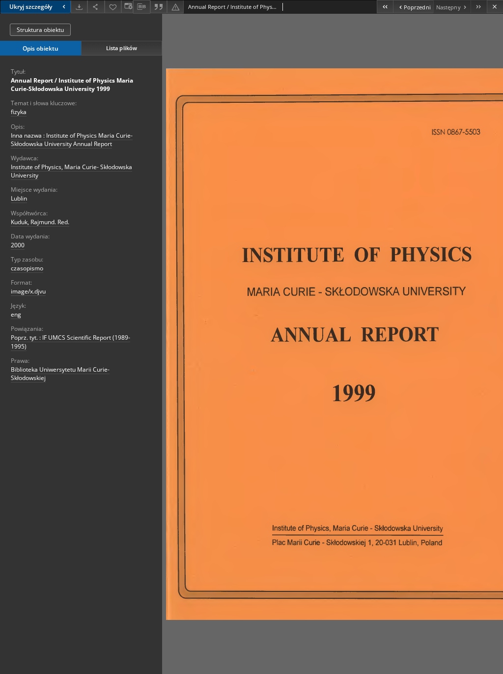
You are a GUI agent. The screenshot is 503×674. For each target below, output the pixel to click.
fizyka (19, 112)
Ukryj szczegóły (30, 6)
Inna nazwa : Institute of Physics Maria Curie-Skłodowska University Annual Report (72, 139)
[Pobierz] (79, 6)
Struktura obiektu (40, 30)
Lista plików (121, 48)
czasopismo (27, 268)
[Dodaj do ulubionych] (113, 6)
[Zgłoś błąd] (175, 6)
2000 (18, 245)
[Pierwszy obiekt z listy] (385, 6)
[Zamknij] (495, 6)
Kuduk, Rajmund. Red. (40, 222)
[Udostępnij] (95, 6)
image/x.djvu (28, 291)
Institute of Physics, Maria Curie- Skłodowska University (71, 171)
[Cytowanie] (158, 6)
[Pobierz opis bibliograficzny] (141, 7)
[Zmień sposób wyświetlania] (127, 6)
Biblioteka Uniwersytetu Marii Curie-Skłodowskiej (60, 373)
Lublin (19, 198)
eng (16, 314)
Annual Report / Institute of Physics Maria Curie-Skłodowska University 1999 (72, 84)
